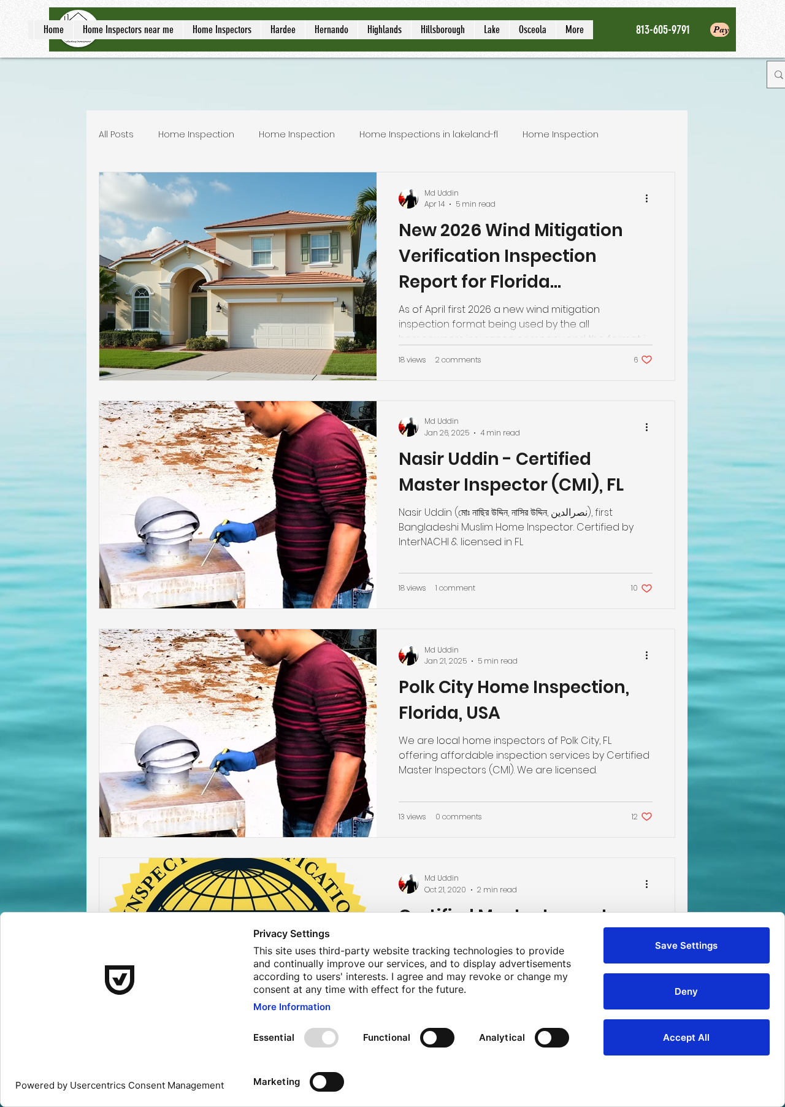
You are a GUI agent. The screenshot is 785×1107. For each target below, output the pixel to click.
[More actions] (650, 198)
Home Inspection (196, 134)
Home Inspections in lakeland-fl (428, 134)
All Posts (116, 134)
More (634, 134)
